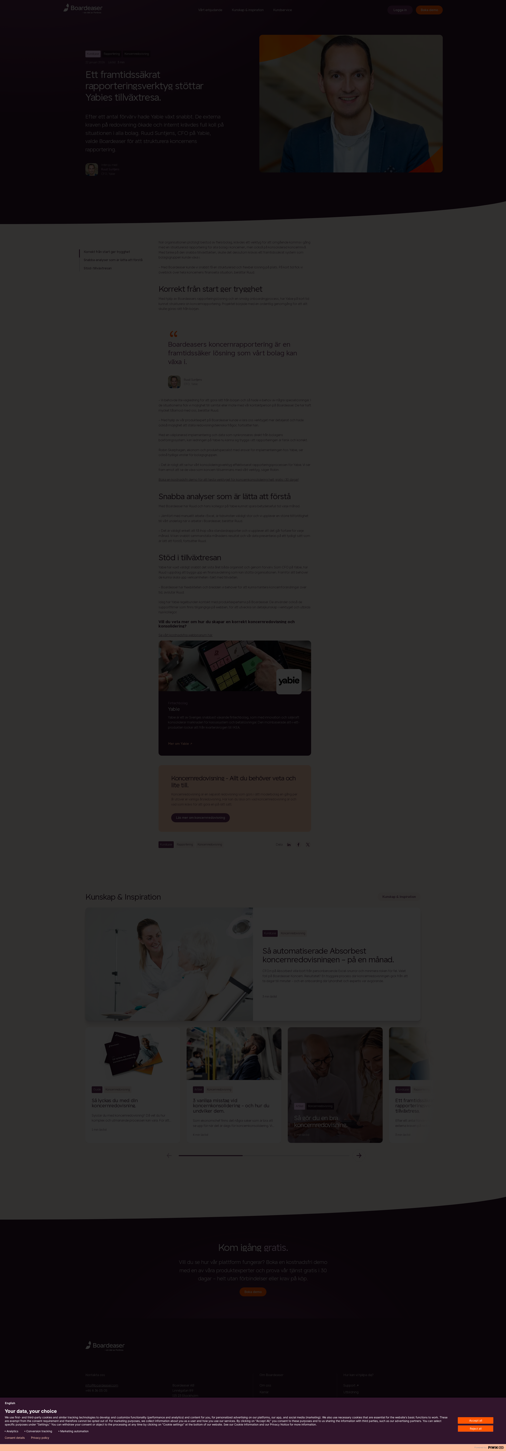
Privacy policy (40, 1437)
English (10, 1403)
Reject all (475, 1428)
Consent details (15, 1437)
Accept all (475, 1420)
